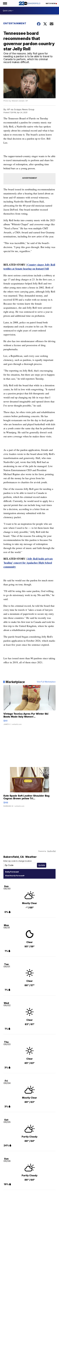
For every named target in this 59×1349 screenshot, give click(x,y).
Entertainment (14, 23)
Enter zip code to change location (17, 861)
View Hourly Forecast (14, 876)
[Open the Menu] (4, 3)
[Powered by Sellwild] (51, 851)
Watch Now (51, 3)
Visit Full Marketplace (46, 682)
